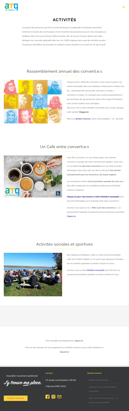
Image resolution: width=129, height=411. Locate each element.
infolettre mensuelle (95, 270)
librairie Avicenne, (83, 119)
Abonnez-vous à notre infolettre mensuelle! (103, 389)
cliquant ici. (64, 352)
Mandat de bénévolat (98, 380)
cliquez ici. (79, 341)
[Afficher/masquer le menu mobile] (124, 7)
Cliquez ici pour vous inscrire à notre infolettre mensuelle (93, 197)
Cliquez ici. (84, 112)
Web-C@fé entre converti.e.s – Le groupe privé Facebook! (103, 400)
